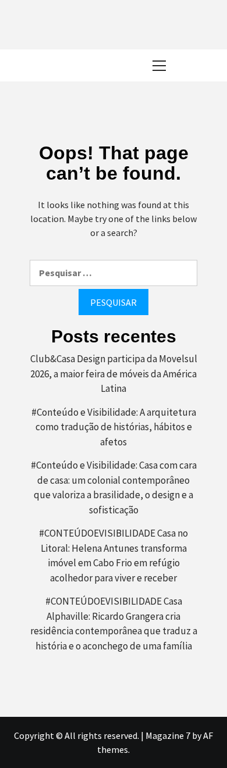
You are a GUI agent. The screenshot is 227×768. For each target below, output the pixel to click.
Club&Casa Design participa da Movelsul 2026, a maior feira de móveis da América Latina (113, 373)
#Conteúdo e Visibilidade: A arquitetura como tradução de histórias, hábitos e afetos (113, 427)
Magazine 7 (168, 735)
